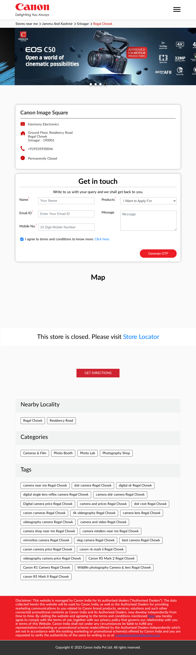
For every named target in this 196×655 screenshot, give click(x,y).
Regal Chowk (32, 420)
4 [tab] (105, 84)
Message (108, 212)
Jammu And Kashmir (57, 24)
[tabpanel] (98, 56)
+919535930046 (40, 149)
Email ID (26, 213)
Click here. (102, 239)
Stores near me (27, 24)
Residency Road (61, 420)
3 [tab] (100, 84)
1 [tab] (91, 84)
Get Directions (98, 373)
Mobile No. (28, 226)
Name (24, 200)
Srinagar (83, 24)
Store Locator (141, 337)
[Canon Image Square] (32, 10)
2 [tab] (95, 84)
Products (109, 200)
